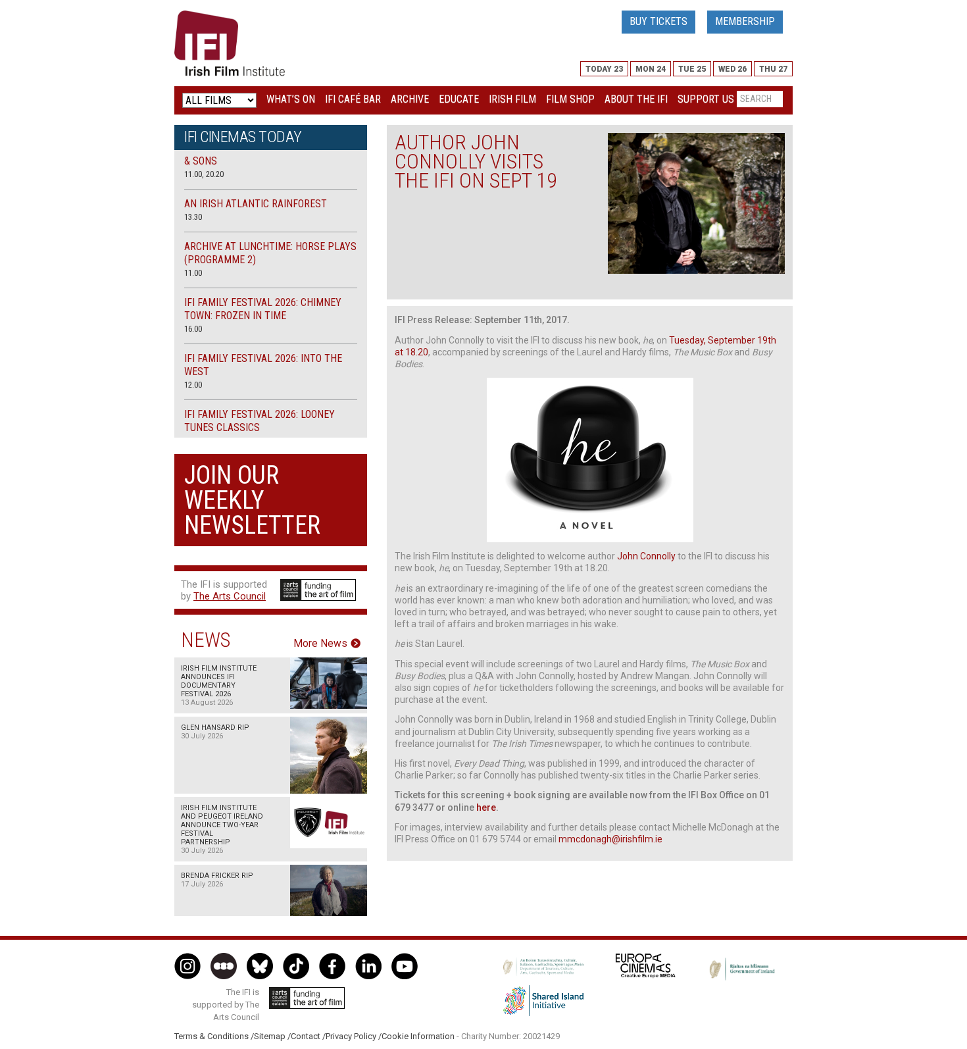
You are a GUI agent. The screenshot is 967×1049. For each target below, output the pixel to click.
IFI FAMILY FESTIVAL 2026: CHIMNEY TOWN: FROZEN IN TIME (262, 309)
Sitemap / (272, 1036)
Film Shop (570, 99)
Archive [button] (410, 99)
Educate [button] (459, 99)
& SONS (200, 161)
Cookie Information (418, 1036)
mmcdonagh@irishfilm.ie (610, 839)
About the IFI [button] (636, 99)
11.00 (193, 273)
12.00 (193, 385)
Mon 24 (650, 69)
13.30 (193, 217)
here (486, 807)
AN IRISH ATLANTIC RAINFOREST (255, 203)
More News (320, 644)
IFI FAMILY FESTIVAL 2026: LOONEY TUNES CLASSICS (259, 421)
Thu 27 (773, 69)
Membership (745, 21)
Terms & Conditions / (214, 1036)
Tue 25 (692, 69)
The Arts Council (229, 596)
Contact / (308, 1036)
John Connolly (646, 556)
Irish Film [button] (512, 99)
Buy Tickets (658, 21)
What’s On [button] (290, 99)
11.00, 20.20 (204, 174)
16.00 (193, 329)
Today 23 (604, 69)
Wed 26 (732, 69)
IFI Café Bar (353, 99)
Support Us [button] (706, 99)
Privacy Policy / (354, 1036)
